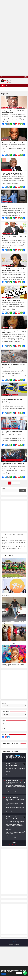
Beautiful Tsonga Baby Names (8, 577)
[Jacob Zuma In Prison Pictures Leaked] (14, 134)
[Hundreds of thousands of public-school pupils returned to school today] (14, 260)
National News (5, 139)
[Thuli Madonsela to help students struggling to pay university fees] (14, 322)
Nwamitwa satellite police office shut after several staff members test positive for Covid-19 (13, 399)
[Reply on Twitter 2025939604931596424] (7, 775)
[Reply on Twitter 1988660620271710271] (7, 811)
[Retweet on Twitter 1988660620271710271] (9, 811)
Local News (22, 107)
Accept (4, 973)
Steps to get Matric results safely (11, 300)
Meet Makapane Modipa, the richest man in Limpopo (13, 621)
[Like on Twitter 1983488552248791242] (12, 838)
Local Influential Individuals (13, 107)
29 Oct (21, 816)
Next (17, 483)
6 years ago (5, 272)
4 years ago (5, 114)
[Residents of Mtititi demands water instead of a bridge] (14, 356)
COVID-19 (3, 201)
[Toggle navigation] (6, 85)
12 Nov (21, 797)
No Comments (22, 114)
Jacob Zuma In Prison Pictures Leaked (12, 142)
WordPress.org (5, 728)
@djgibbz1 (16, 763)
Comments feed (5, 726)
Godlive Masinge (13, 114)
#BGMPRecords (10, 763)
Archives (4, 703)
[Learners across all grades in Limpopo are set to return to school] (14, 455)
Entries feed (4, 725)
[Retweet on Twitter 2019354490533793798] (9, 792)
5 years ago (5, 144)
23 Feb (21, 763)
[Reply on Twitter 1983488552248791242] (7, 838)
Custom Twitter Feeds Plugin (14, 844)
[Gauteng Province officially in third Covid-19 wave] (14, 228)
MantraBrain (16, 944)
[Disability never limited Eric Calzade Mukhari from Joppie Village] (14, 102)
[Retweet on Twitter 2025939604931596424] (9, 775)
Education (4, 107)
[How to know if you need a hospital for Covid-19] (14, 423)
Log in (3, 723)
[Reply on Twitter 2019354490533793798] (7, 792)
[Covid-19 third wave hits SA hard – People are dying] (14, 196)
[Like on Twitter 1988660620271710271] (12, 811)
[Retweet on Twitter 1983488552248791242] (9, 838)
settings (10, 971)
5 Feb (21, 780)
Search (3, 488)
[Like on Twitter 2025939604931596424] (12, 775)
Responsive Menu (25, 77)
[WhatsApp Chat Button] (25, 973)
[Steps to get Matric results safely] (14, 292)
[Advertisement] (14, 14)
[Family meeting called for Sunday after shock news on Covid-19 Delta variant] (14, 164)
